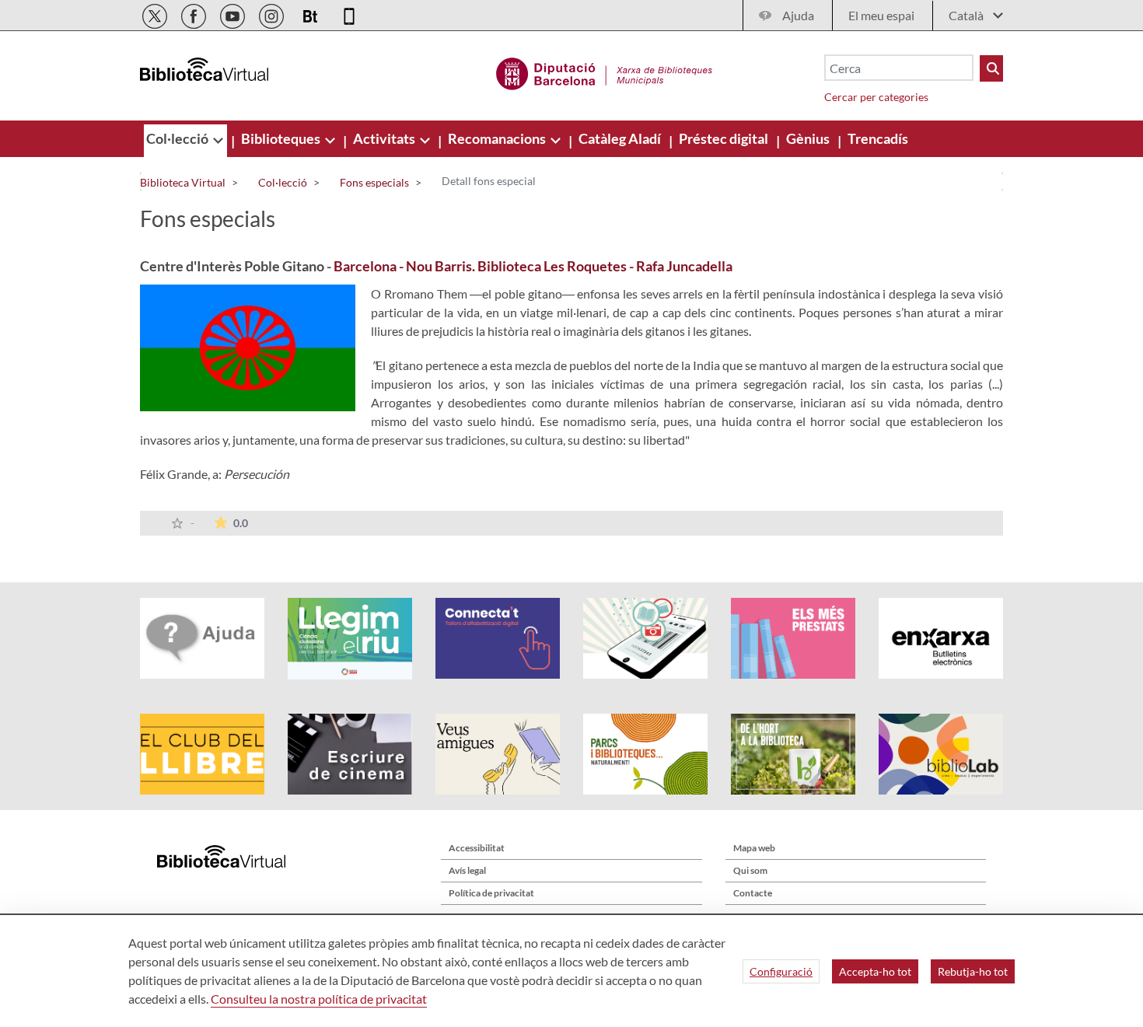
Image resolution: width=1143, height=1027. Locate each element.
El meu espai (881, 15)
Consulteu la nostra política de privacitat (319, 998)
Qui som (750, 870)
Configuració (781, 971)
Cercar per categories (876, 96)
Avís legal (467, 870)
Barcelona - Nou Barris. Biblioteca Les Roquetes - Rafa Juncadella (533, 265)
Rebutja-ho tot (973, 971)
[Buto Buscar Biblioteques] (991, 68)
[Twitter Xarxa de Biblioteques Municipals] (156, 13)
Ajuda (798, 15)
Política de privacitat (491, 893)
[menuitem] (178, 138)
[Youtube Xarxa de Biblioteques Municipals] (234, 13)
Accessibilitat (477, 848)
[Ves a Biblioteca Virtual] (604, 71)
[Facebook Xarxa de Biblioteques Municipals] (195, 13)
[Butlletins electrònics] (311, 13)
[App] (349, 13)
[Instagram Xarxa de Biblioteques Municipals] (272, 13)
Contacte (752, 893)
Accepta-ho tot (875, 971)
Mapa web (754, 848)
